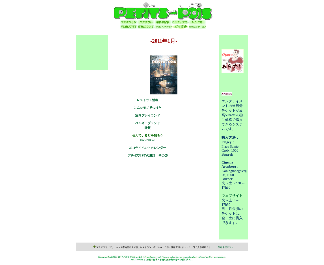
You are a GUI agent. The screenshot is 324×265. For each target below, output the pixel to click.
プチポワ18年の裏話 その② (148, 155)
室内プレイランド (147, 115)
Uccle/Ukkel (148, 140)
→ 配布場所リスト (223, 247)
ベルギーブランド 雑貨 (147, 125)
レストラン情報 (147, 100)
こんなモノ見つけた (148, 107)
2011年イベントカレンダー (147, 147)
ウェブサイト (232, 195)
